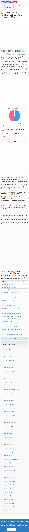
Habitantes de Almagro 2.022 (8, 318)
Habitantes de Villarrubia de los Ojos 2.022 (11, 316)
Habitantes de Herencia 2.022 (8, 321)
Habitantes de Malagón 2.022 (8, 324)
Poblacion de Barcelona (9, 371)
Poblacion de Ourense (9, 463)
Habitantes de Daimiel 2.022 (8, 300)
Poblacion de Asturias (9, 360)
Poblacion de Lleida (8, 441)
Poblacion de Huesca (9, 430)
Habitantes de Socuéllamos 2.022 (9, 311)
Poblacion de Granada (9, 411)
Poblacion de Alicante (9, 353)
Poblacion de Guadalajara (10, 422)
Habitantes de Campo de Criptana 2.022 (11, 308)
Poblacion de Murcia (8, 455)
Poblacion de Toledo (8, 499)
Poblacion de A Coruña (9, 404)
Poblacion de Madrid (8, 448)
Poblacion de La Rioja (9, 477)
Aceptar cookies (11, 529)
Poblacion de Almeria (9, 356)
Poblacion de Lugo (8, 444)
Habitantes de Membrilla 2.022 (8, 332)
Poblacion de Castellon (9, 393)
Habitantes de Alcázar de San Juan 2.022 (11, 292)
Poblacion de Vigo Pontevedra (11, 474)
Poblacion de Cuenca (9, 408)
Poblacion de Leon (8, 437)
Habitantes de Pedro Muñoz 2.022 (9, 326)
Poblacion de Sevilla (8, 492)
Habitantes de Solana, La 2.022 (9, 305)
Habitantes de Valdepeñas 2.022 (9, 295)
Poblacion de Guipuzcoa (9, 415)
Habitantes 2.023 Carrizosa (21, 64)
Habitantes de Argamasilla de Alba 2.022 (11, 329)
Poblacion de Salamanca (9, 481)
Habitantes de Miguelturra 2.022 (9, 303)
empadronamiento (20, 51)
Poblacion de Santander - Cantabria (12, 389)
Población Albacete (8, 349)
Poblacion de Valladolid (9, 507)
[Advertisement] (14, 33)
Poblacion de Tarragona (9, 496)
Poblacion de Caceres (9, 382)
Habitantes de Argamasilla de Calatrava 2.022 (12, 334)
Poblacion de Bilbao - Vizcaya (11, 375)
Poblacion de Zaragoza (9, 510)
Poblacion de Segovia (9, 488)
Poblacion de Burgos (8, 378)
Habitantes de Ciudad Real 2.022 (9, 284)
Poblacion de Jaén (8, 433)
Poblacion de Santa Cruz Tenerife (11, 485)
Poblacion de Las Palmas (10, 470)
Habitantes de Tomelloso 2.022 (9, 289)
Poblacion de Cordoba (9, 400)
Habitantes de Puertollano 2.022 (9, 287)
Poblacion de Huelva (8, 426)
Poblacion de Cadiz (8, 386)
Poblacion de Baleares (9, 367)
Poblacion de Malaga (8, 452)
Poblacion (16, 5)
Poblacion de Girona (8, 419)
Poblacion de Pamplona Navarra (11, 459)
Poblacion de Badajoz (9, 364)
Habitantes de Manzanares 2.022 (9, 297)
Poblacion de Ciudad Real (10, 397)
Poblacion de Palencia (9, 466)
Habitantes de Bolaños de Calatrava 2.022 (11, 313)
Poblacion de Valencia (9, 503)
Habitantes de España (8, 5)
